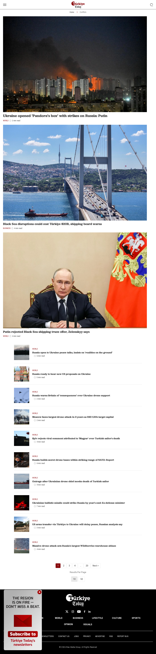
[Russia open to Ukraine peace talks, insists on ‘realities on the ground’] (21, 352)
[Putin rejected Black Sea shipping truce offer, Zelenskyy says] (75, 280)
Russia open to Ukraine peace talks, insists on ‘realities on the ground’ (72, 352)
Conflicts (83, 12)
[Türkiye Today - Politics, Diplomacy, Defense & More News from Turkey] (78, 5)
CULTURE (117, 618)
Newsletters (47, 636)
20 (87, 565)
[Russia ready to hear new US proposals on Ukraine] (21, 374)
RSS (111, 636)
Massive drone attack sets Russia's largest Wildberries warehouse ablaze (74, 545)
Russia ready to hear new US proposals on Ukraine (61, 373)
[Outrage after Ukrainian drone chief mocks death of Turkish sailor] (21, 481)
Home (72, 12)
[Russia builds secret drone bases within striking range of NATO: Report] (21, 459)
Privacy (87, 636)
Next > (96, 565)
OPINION (68, 624)
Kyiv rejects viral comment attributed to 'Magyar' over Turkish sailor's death (76, 438)
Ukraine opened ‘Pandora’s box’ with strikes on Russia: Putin (55, 115)
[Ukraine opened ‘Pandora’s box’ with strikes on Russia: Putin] (75, 64)
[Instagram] (72, 611)
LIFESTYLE (97, 618)
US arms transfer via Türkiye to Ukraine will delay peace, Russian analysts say (77, 524)
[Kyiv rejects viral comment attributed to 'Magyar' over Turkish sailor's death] (21, 438)
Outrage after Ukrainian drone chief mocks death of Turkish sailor (70, 481)
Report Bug (122, 636)
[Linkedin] (89, 611)
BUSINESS (78, 618)
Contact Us (63, 636)
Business (7, 228)
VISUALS (87, 624)
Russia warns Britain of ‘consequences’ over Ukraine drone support (71, 395)
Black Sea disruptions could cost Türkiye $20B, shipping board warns (52, 224)
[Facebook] (84, 611)
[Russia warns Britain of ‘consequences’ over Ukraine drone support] (21, 395)
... (80, 565)
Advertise (100, 636)
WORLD (58, 618)
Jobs (76, 636)
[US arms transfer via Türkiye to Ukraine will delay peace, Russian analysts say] (21, 524)
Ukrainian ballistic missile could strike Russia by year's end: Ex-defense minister (78, 502)
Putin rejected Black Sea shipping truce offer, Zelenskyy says (46, 332)
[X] (66, 611)
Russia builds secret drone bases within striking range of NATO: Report (73, 459)
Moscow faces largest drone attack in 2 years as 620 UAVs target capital (73, 416)
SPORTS (136, 618)
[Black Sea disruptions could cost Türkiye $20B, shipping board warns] (75, 173)
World (6, 336)
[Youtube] (79, 611)
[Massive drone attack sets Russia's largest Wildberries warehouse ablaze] (21, 545)
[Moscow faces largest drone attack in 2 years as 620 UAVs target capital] (21, 416)
